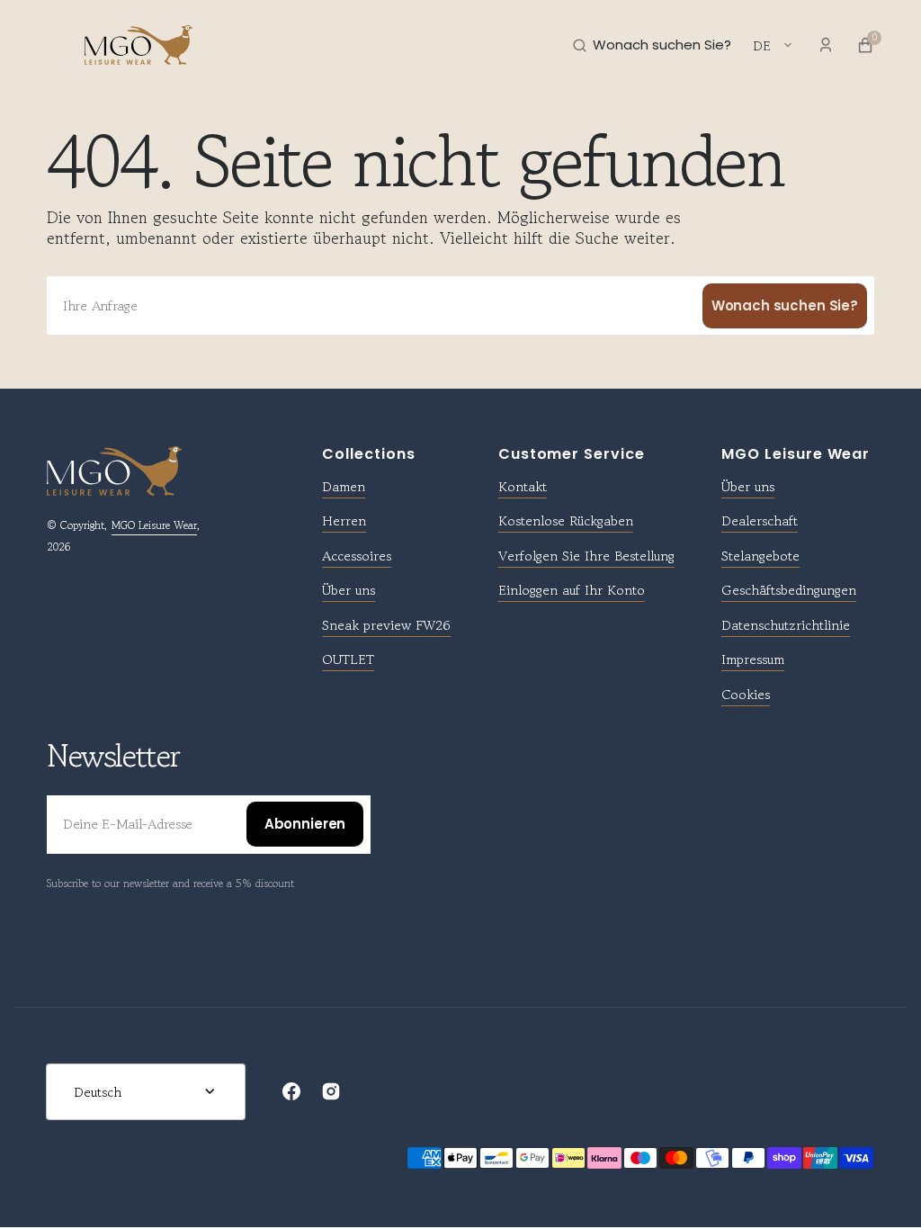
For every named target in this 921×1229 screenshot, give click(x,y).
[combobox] (460, 305)
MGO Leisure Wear (154, 525)
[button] (54, 45)
